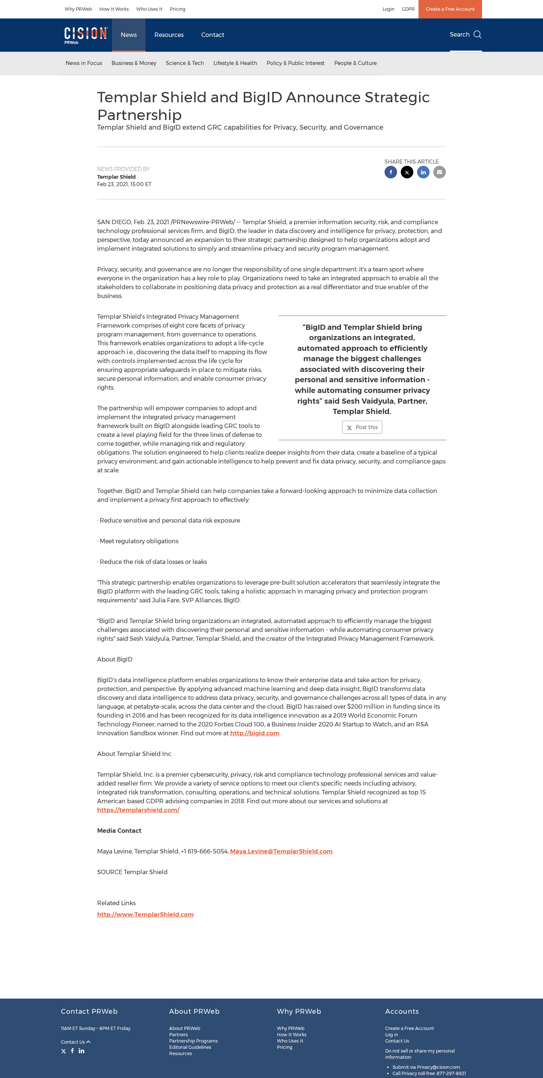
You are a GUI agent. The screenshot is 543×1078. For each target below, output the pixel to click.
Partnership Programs (193, 1041)
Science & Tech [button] (185, 63)
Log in (391, 1034)
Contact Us (73, 1042)
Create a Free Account (450, 9)
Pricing (177, 9)
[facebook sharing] (391, 173)
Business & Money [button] (134, 63)
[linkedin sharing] (423, 173)
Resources (169, 34)
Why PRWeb (78, 9)
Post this (367, 427)
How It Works (114, 9)
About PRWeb (184, 1028)
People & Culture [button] (355, 63)
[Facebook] (72, 1050)
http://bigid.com (255, 733)
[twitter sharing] (407, 173)
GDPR (408, 9)
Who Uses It (149, 9)
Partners (178, 1034)
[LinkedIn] (81, 1050)
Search (460, 34)
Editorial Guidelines (190, 1047)
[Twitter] (64, 1050)
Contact (212, 34)
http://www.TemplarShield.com (145, 914)
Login (389, 9)
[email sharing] (439, 173)
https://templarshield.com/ (138, 810)
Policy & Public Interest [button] (296, 63)
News (129, 34)
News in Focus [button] (84, 63)
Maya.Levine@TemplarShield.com (281, 851)
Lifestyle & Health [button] (235, 63)
